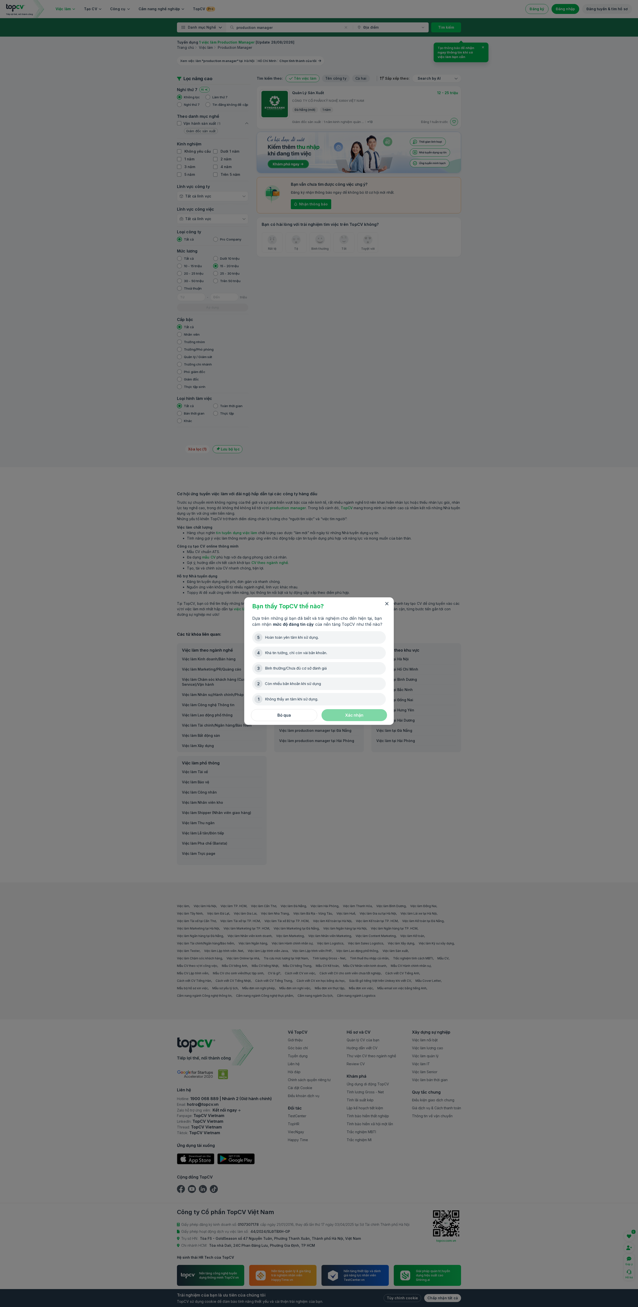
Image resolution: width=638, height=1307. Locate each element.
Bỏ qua (284, 715)
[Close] (387, 604)
